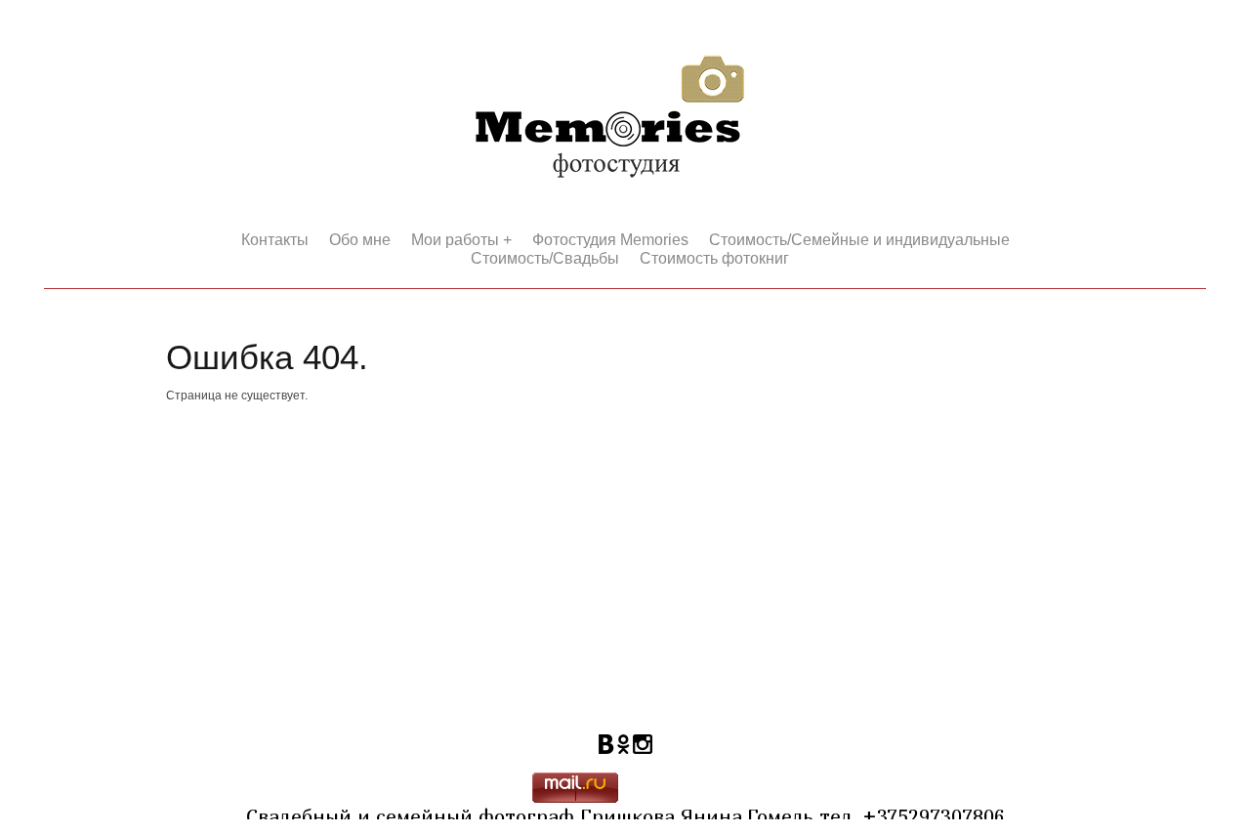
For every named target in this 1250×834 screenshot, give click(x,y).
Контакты (275, 239)
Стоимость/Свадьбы (545, 258)
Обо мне (360, 239)
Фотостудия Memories (610, 239)
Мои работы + (461, 239)
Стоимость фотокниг (714, 258)
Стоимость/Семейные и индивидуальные (859, 239)
